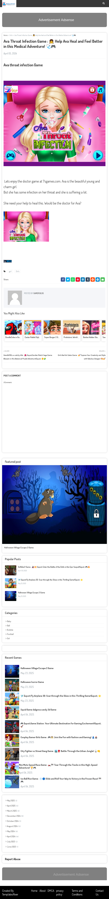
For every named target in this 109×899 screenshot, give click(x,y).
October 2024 (14, 821)
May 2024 (12, 831)
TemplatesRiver (10, 894)
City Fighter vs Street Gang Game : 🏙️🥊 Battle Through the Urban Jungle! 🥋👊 (60, 751)
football (10, 634)
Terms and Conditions (77, 892)
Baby (9, 621)
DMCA (51, 890)
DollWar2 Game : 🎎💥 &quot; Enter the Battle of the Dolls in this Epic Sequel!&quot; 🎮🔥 (54, 567)
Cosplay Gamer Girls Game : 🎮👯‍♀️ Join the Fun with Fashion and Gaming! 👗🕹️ (59, 737)
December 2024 (15, 816)
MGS (9, 261)
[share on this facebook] (63, 279)
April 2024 (12, 836)
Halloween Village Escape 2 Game (19, 547)
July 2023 (12, 841)
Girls (11, 35)
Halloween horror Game (32, 682)
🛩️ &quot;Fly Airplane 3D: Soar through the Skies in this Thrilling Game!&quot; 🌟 (50, 579)
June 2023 (12, 846)
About (42, 890)
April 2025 (12, 805)
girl (10, 271)
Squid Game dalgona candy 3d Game (38, 709)
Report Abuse (12, 859)
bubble (10, 629)
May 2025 (12, 800)
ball (8, 625)
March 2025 (13, 810)
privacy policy (59, 892)
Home (6, 35)
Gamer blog (38, 293)
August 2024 (13, 826)
